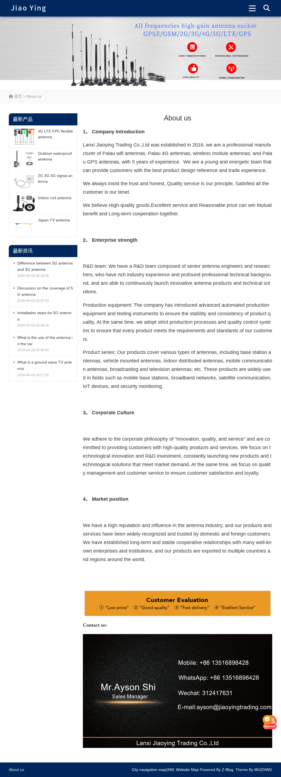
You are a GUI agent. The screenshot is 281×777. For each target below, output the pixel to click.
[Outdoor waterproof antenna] (24, 159)
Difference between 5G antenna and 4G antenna (45, 266)
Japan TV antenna (54, 220)
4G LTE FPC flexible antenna (55, 134)
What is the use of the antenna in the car (44, 340)
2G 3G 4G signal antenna (55, 178)
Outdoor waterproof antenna (55, 156)
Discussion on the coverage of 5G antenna (45, 291)
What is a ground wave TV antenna (44, 365)
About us (16, 769)
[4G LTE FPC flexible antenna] (24, 136)
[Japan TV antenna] (24, 225)
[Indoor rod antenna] (24, 203)
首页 (17, 96)
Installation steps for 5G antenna (44, 316)
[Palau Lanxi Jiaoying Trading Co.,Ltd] (28, 8)
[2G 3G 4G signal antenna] (24, 181)
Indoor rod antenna (54, 198)
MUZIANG (263, 769)
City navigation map (149, 769)
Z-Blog (227, 769)
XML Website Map (183, 769)
